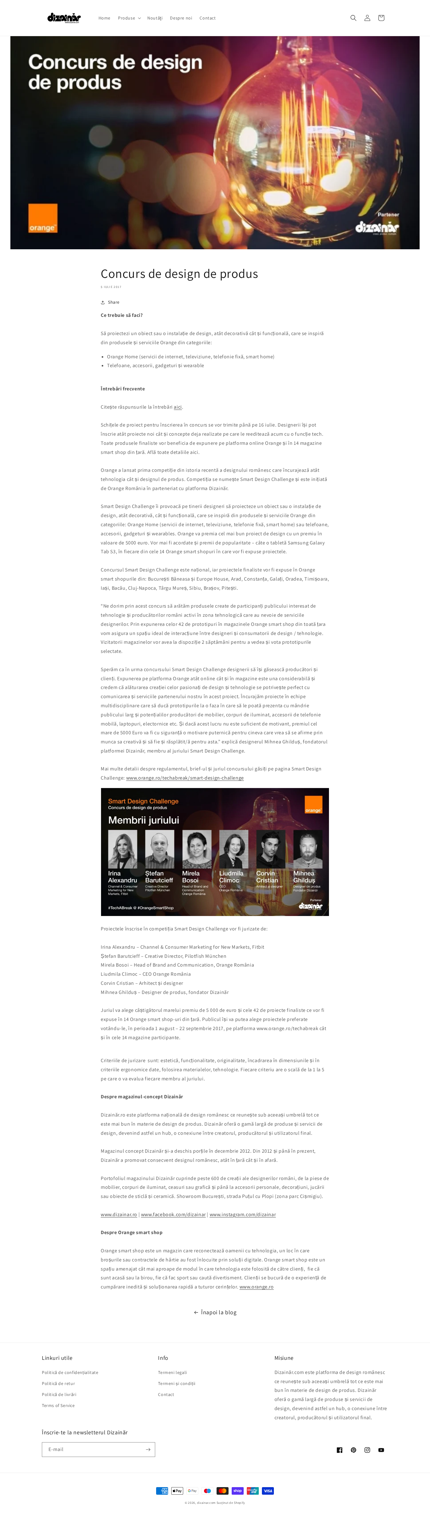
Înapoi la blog (218, 1312)
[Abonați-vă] (148, 1449)
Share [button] (114, 302)
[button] (129, 18)
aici (178, 407)
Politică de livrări (59, 1394)
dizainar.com (206, 1503)
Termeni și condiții (176, 1383)
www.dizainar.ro (119, 1214)
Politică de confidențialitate (70, 1372)
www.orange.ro (257, 1286)
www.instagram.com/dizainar (243, 1214)
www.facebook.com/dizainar (173, 1214)
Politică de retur (58, 1383)
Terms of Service (58, 1405)
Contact (166, 1394)
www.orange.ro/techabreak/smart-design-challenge (185, 778)
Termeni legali (172, 1372)
